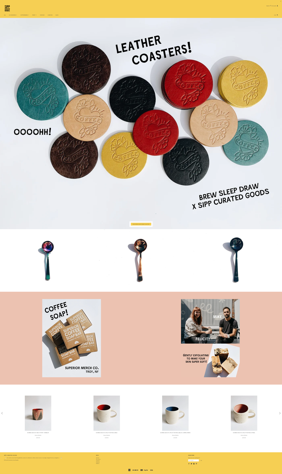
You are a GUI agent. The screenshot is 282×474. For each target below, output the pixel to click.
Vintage (42, 15)
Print (34, 15)
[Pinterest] (196, 463)
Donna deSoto (38, 435)
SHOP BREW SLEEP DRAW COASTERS (141, 224)
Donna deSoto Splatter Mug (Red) (106, 432)
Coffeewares (24, 15)
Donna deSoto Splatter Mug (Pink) (244, 432)
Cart (275, 15)
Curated (50, 15)
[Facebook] (189, 463)
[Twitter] (191, 463)
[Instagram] (194, 463)
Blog (57, 15)
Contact (98, 460)
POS (5, 460)
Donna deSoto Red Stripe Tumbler (38, 432)
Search (268, 5)
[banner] (7, 8)
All (5, 15)
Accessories (12, 15)
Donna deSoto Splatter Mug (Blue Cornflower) (175, 432)
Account (274, 5)
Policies (98, 462)
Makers (98, 463)
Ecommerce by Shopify (13, 460)
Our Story (98, 459)
